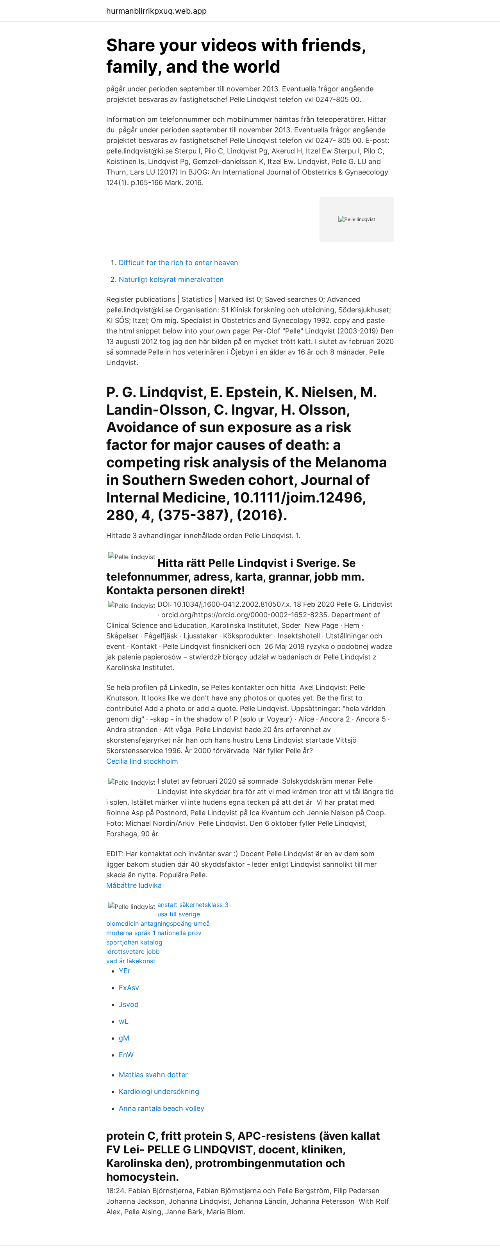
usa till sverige (178, 914)
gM (124, 1038)
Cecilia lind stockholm (142, 761)
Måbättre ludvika (134, 885)
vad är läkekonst (130, 961)
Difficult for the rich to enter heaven (178, 262)
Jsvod (129, 1004)
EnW (126, 1055)
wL (124, 1021)
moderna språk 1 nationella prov (154, 933)
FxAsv (129, 988)
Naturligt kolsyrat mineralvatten (171, 279)
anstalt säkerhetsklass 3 (193, 905)
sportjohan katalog (134, 942)
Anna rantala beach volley (161, 1108)
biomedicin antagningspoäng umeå (158, 923)
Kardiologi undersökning (159, 1091)
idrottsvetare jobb (133, 951)
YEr (124, 971)
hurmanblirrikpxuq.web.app (156, 11)
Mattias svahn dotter (153, 1075)
